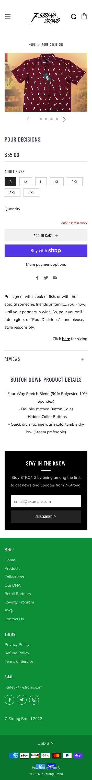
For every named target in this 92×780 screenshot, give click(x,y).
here (66, 338)
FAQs (9, 610)
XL (57, 181)
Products (12, 568)
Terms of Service (19, 661)
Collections (14, 576)
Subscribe (44, 516)
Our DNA (13, 585)
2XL (75, 181)
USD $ (43, 743)
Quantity (12, 208)
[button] (35, 119)
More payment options (46, 264)
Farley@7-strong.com (23, 687)
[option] (46, 82)
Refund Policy (17, 652)
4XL (31, 192)
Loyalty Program (19, 602)
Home (32, 44)
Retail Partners (18, 593)
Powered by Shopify (46, 768)
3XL (12, 192)
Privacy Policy (17, 644)
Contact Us (14, 618)
